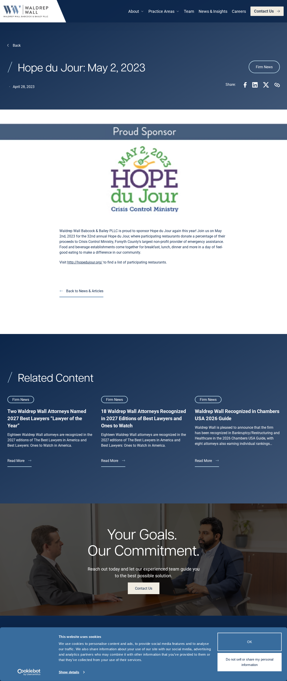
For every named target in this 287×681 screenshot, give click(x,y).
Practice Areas (161, 11)
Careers (239, 11)
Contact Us (264, 11)
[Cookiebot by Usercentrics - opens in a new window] (29, 672)
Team (189, 11)
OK (249, 642)
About (133, 11)
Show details (69, 672)
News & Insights (213, 11)
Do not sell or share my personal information (249, 661)
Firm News (264, 66)
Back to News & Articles (84, 290)
